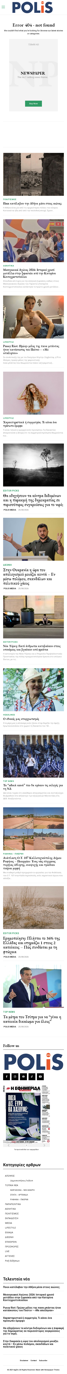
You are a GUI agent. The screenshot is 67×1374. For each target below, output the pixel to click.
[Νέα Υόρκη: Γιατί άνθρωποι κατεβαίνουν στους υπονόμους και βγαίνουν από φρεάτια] (33, 616)
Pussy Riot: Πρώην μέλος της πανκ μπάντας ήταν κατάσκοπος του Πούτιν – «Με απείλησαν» (31, 349)
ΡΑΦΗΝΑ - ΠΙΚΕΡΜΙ (13, 854)
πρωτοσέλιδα (21, 1149)
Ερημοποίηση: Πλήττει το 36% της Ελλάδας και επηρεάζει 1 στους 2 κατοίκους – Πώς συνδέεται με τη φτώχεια (31, 945)
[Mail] (23, 1076)
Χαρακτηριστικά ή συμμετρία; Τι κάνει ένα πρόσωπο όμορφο (30, 424)
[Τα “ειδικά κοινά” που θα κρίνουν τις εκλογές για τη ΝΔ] (33, 756)
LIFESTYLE (8, 342)
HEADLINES (9, 715)
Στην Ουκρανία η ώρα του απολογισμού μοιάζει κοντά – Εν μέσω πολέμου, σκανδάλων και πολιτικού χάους (29, 576)
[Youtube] (40, 1076)
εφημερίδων (34, 1149)
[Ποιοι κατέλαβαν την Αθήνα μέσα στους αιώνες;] (33, 174)
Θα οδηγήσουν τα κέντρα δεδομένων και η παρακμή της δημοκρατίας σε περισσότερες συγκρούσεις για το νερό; (33, 500)
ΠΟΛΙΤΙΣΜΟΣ (9, 199)
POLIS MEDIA (10, 510)
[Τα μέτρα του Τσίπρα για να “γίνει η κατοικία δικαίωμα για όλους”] (33, 986)
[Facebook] (6, 1076)
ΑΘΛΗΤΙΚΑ (8, 266)
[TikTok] (32, 1076)
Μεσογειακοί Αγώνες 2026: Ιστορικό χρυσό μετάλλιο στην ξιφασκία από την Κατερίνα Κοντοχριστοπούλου (29, 273)
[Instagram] (15, 1076)
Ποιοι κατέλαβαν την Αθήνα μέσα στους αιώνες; (32, 203)
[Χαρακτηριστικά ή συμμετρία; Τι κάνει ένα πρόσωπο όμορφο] (33, 393)
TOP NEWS (8, 781)
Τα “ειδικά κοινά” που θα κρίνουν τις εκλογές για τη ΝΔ (33, 787)
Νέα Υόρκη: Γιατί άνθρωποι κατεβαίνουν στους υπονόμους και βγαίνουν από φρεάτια (32, 647)
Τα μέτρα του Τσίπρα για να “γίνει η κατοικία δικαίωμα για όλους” (32, 1019)
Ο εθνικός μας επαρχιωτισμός (21, 719)
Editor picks (11, 491)
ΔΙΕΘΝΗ (7, 565)
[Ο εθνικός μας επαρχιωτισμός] (33, 689)
